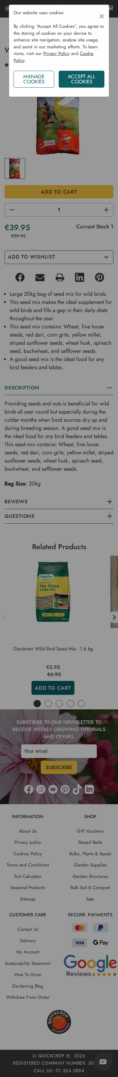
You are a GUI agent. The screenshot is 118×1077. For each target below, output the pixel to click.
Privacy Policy (56, 53)
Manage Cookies (33, 79)
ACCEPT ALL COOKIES (81, 79)
